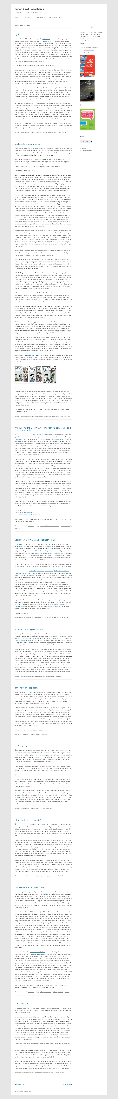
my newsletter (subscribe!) (91, 47)
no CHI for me (21, 746)
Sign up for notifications (25, 512)
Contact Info (41, 17)
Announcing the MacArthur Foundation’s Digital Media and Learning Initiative (43, 429)
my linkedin (87, 52)
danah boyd (90, 32)
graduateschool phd (45, 416)
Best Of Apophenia (27, 17)
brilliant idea (46, 39)
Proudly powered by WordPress (23, 1091)
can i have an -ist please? (26, 687)
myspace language (45, 876)
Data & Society (84, 39)
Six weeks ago (19, 544)
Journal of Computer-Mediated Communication (47, 553)
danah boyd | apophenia (29, 9)
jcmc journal (43, 132)
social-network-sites (45, 617)
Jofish (19, 790)
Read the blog (22, 510)
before (47, 894)
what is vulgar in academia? (28, 820)
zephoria (63, 132)
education (43, 676)
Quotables (83, 148)
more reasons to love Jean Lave (29, 887)
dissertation (43, 1072)
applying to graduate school (28, 143)
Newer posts (67, 1084)
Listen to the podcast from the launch (29, 515)
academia (31, 132)
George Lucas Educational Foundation (26, 638)
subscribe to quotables (86, 150)
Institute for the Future (60, 638)
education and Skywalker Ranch (30, 629)
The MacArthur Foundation (41, 435)
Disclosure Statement (55, 17)
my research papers (89, 50)
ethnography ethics (45, 992)
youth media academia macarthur (49, 526)
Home (16, 17)
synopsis (20, 455)
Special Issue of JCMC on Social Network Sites (36, 539)
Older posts (19, 1084)
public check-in (22, 1003)
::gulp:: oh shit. (22, 34)
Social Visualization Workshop (46, 753)
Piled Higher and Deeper (31, 355)
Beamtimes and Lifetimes (37, 952)
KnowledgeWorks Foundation (24, 640)
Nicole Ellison (49, 546)
